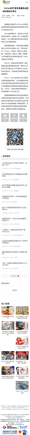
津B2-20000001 (21, 419)
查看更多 (14, 276)
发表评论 (14, 290)
